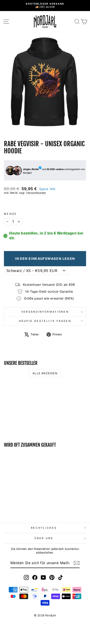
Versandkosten (36, 192)
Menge (10, 213)
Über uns (43, 538)
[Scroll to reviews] (45, 203)
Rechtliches (44, 527)
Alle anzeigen (45, 373)
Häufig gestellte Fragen (45, 321)
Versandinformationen (45, 311)
